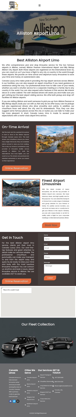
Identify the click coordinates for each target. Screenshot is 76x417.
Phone (46, 253)
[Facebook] (10, 401)
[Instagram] (17, 401)
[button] (39, 5)
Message (47, 262)
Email (46, 244)
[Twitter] (14, 401)
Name (46, 235)
